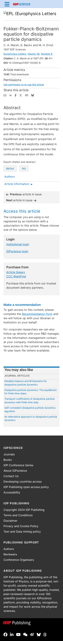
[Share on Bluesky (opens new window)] (32, 95)
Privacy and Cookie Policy (21, 526)
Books (8, 459)
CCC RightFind (16, 276)
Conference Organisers (19, 560)
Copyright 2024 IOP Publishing (24, 510)
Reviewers (10, 554)
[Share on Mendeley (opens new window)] (26, 95)
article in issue (26, 194)
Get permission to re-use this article (24, 84)
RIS (24, 168)
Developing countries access (23, 481)
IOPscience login (17, 251)
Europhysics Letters (15, 53)
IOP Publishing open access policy (26, 487)
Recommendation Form (37, 314)
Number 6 (46, 53)
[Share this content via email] (5, 95)
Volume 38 (33, 53)
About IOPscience (15, 470)
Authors (9, 549)
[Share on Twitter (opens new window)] (20, 95)
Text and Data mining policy (22, 531)
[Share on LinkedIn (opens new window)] (10, 95)
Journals (9, 454)
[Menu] (7, 4)
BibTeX (10, 168)
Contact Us (11, 476)
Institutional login (17, 244)
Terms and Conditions (18, 515)
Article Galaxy (15, 272)
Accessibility (12, 492)
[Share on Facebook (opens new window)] (15, 95)
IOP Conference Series (18, 465)
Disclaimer (10, 520)
